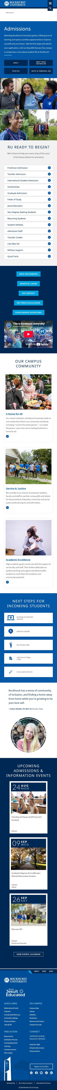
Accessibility (11, 1083)
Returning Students (16, 218)
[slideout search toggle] (50, 8)
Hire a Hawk (8, 1053)
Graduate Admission (17, 193)
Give (51, 971)
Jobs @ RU (8, 1025)
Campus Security (36, 1025)
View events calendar (28, 954)
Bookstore (33, 1018)
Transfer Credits (14, 237)
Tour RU (16, 71)
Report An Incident (41, 1066)
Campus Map (34, 1008)
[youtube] (41, 1072)
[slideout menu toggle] (50, 3)
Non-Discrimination (26, 1083)
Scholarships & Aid (10, 1043)
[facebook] (36, 1072)
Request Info (8, 1036)
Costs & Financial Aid (41, 71)
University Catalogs (11, 1018)
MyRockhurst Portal (11, 1008)
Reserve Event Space (37, 1021)
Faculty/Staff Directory (12, 1015)
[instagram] (31, 1072)
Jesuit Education (15, 205)
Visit (44, 971)
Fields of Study (14, 199)
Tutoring (7, 1046)
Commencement (10, 1049)
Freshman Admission (17, 167)
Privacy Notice (35, 1051)
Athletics (33, 1015)
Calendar (7, 1011)
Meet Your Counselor (41, 63)
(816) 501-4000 (35, 1045)
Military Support (15, 250)
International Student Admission (22, 180)
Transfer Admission (16, 174)
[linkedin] (51, 1072)
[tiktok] (46, 1072)
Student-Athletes (15, 224)
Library (32, 1011)
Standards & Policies (43, 1083)
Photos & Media (9, 1021)
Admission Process (10, 1040)
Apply (15, 63)
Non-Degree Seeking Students (21, 212)
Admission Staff (14, 231)
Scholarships (13, 186)
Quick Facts (12, 256)
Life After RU (13, 243)
